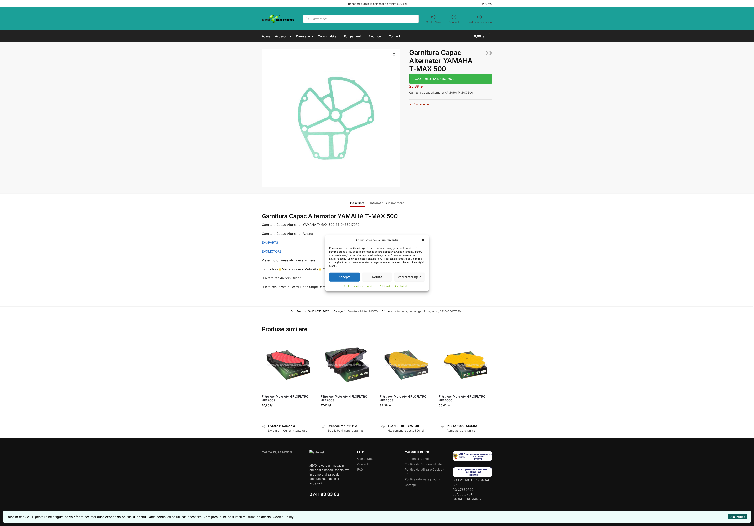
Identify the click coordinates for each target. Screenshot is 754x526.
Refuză (377, 277)
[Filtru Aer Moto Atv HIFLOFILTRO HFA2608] (347, 365)
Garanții (410, 485)
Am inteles (737, 516)
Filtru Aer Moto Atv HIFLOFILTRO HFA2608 (344, 398)
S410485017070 (450, 311)
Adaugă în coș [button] (288, 413)
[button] (423, 240)
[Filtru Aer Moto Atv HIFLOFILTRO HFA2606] (465, 365)
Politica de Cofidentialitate (423, 464)
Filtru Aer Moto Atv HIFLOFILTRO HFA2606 (462, 398)
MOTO (373, 311)
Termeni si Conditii (418, 459)
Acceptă (344, 277)
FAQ (360, 469)
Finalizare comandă (479, 22)
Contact (454, 22)
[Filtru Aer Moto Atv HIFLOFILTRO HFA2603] (406, 365)
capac (413, 311)
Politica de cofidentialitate (393, 285)
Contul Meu (433, 22)
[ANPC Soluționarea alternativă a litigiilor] (472, 456)
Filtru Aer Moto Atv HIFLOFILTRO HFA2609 (285, 398)
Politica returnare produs (422, 479)
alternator (401, 311)
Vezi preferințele (409, 277)
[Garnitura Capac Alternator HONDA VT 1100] (490, 53)
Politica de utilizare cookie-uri (360, 285)
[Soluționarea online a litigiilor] (472, 472)
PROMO (487, 3)
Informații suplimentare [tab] (387, 203)
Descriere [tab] (357, 203)
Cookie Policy (283, 517)
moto (435, 311)
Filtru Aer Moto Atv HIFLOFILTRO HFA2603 (403, 398)
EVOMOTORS (271, 251)
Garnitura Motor (358, 311)
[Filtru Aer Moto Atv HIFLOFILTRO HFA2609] (288, 365)
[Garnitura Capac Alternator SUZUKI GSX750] (486, 53)
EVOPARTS (270, 242)
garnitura (424, 311)
